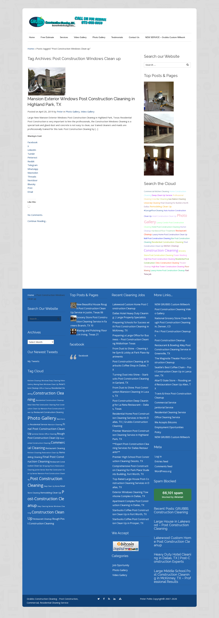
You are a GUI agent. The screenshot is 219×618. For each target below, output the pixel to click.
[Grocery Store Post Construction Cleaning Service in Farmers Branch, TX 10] (159, 128)
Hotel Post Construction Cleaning (166, 227)
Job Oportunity (120, 565)
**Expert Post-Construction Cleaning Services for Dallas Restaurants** (130, 448)
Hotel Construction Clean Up (164, 216)
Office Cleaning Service (167, 417)
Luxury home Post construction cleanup (168, 270)
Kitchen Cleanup (171, 245)
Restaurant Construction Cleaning (48, 412)
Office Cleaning (50, 434)
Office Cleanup (45, 388)
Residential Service (38, 424)
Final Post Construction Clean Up (46, 428)
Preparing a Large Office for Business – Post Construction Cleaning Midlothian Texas (130, 339)
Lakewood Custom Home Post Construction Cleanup (172, 541)
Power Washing (180, 255)
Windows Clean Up (51, 384)
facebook (77, 344)
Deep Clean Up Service (162, 195)
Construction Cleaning (161, 250)
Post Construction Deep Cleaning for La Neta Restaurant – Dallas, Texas (130, 404)
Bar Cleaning (162, 199)
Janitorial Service (38, 434)
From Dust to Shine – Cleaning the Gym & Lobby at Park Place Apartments (130, 352)
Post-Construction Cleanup (46, 498)
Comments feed (163, 466)
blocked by (172, 495)
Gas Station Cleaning (177, 199)
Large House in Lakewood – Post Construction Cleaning (172, 524)
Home (32, 37)
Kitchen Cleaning (34, 452)
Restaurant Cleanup (42, 518)
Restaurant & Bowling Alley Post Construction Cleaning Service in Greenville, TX (173, 349)
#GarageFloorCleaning (153, 210)
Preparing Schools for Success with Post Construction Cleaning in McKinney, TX (130, 326)
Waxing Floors (38, 384)
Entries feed (161, 461)
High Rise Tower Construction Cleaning (168, 266)
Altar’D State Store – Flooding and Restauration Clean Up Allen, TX (173, 384)
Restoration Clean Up (50, 453)
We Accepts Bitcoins (166, 422)
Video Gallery (80, 37)
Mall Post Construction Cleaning (157, 238)
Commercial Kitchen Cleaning (156, 191)
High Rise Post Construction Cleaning (159, 259)
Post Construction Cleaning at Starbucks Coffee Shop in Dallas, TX (130, 365)
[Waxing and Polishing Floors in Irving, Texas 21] (159, 160)
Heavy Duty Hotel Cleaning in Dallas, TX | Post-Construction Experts (172, 557)
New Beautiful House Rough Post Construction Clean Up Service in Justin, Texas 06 (88, 308)
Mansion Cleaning (55, 424)
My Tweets (33, 361)
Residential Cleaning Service (170, 412)
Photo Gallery (99, 37)
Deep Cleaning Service (45, 506)
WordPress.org (163, 471)
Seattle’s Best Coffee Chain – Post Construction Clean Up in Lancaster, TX (173, 371)
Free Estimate (47, 37)
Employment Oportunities (169, 427)
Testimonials (117, 37)
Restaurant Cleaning (55, 448)
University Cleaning (152, 203)
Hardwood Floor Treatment (163, 231)
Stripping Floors (48, 466)
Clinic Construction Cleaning (167, 263)
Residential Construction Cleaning (167, 242)
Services (64, 37)
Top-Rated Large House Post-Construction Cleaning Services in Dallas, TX (130, 483)
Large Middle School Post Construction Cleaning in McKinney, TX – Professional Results (172, 576)
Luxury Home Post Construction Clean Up (169, 234)
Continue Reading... (37, 221)
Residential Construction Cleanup (50, 400)
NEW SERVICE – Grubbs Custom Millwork (165, 37)
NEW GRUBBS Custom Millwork (172, 304)
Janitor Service (40, 470)
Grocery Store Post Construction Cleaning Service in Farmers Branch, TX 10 (88, 321)
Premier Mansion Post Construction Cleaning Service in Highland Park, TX (130, 435)
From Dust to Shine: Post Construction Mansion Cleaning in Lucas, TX (130, 391)
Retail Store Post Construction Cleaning (41, 405)
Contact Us (134, 37)
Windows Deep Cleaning (51, 381)
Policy (158, 432)
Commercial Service (165, 402)
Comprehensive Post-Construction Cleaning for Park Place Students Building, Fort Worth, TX (130, 470)
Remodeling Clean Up (161, 206)
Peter (60, 111)
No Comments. (35, 214)
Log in (158, 456)
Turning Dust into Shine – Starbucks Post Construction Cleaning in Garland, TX (130, 378)
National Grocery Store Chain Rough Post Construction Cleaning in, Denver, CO (173, 322)
